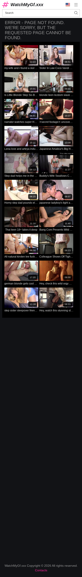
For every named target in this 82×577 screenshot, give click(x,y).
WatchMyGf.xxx (26, 4)
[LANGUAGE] (68, 4)
